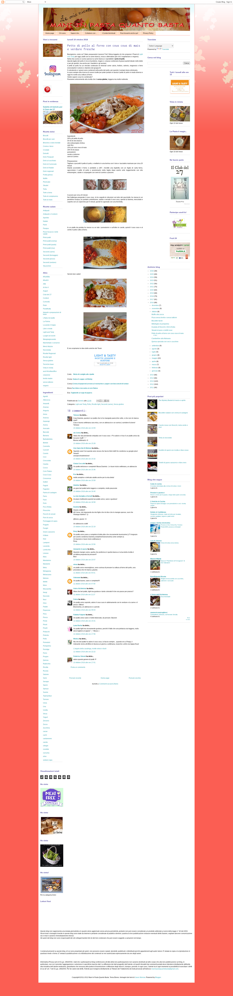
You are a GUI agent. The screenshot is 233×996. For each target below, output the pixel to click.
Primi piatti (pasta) (49, 245)
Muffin (45, 178)
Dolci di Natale (48, 168)
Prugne (45, 657)
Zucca (45, 724)
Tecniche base (48, 364)
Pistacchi (46, 632)
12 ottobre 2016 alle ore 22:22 (84, 652)
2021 (152, 287)
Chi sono (62, 33)
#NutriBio (46, 277)
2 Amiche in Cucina (157, 501)
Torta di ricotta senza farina (170, 543)
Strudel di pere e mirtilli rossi (162, 330)
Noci (44, 600)
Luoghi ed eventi (49, 336)
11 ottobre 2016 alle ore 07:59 (84, 584)
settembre (156, 346)
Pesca (45, 617)
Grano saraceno (49, 532)
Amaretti (46, 404)
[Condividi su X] (103, 400)
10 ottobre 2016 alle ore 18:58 (84, 502)
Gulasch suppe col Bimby (82, 379)
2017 (152, 299)
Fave (45, 500)
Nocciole (46, 596)
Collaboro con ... (91, 33)
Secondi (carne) (107, 404)
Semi (45, 678)
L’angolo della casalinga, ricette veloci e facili (89, 649)
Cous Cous (47, 475)
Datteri (45, 482)
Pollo (89, 404)
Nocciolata (47, 350)
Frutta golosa (48, 175)
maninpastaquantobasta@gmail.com (164, 969)
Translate (165, 49)
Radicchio (46, 664)
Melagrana (47, 571)
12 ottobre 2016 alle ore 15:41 (84, 621)
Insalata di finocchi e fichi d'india (163, 327)
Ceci (44, 457)
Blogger (158, 977)
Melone (46, 578)
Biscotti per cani (49, 139)
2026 (152, 271)
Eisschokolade (165, 596)
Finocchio (46, 510)
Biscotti (45, 136)
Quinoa (45, 660)
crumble (46, 749)
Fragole (46, 525)
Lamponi (46, 543)
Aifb (44, 284)
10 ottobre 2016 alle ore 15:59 (84, 480)
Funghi (45, 528)
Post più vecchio (135, 678)
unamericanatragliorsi (158, 612)
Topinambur (47, 696)
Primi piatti (47, 237)
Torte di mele (47, 200)
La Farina (46, 321)
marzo (154, 364)
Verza (45, 714)
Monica (76, 639)
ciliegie (45, 746)
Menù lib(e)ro (48, 346)
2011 (152, 387)
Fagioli (45, 486)
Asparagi (46, 421)
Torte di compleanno (50, 196)
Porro (45, 653)
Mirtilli (45, 582)
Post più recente (75, 678)
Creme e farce (48, 146)
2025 (152, 274)
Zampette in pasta (80, 549)
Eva (74, 474)
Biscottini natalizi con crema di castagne (173, 413)
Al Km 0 (46, 287)
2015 (152, 375)
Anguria (46, 411)
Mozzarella (47, 589)
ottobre (154, 312)
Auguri (45, 291)
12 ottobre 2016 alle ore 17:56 (84, 634)
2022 (152, 284)
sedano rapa (47, 760)
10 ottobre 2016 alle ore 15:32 (84, 459)
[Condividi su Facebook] (105, 400)
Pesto (45, 621)
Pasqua (46, 228)
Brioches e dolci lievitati (51, 143)
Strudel (45, 185)
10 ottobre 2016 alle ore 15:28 (84, 443)
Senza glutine (119, 404)
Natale (45, 221)
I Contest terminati (108, 33)
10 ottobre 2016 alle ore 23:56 (84, 544)
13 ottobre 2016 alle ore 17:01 (84, 662)
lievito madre (47, 378)
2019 (152, 293)
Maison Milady (155, 559)
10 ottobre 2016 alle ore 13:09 (84, 428)
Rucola (45, 671)
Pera (45, 614)
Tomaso (76, 415)
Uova (45, 703)
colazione (46, 375)
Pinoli (45, 625)
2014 (152, 378)
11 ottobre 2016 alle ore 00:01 (84, 573)
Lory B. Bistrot (156, 541)
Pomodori (46, 642)
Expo (45, 305)
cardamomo (47, 739)
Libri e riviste (47, 329)
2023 (152, 280)
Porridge (46, 649)
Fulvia (75, 599)
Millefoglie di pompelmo (160, 324)
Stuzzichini (47, 266)
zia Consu (77, 433)
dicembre (155, 305)
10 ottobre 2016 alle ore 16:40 (84, 491)
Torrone (46, 699)
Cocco (45, 468)
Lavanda (46, 546)
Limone (46, 553)
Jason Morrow (140, 977)
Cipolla (45, 464)
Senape (46, 682)
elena (75, 564)
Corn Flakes (47, 471)
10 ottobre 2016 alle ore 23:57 (84, 560)
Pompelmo (47, 646)
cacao (45, 731)
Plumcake (46, 182)
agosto (154, 349)
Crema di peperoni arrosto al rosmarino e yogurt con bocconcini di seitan (101, 384)
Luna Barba (77, 625)
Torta (45, 189)
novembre (156, 308)
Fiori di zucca (48, 518)
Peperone (46, 610)
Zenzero (46, 721)
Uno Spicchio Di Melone (82, 448)
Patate (45, 607)
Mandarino (47, 560)
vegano (46, 386)
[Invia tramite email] (97, 400)
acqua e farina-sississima (160, 523)
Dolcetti (46, 153)
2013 (152, 381)
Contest (46, 298)
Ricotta (45, 667)
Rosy (75, 531)
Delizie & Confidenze (158, 512)
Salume (46, 674)
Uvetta (45, 710)
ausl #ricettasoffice (50, 371)
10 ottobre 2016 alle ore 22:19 (84, 527)
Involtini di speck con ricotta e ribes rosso (174, 450)
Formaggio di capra (50, 521)
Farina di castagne (50, 493)
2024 (152, 277)
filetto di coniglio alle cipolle (83, 374)
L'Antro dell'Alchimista (159, 595)
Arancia (46, 418)
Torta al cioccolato (165, 438)
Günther (76, 485)
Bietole (45, 443)
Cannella (46, 446)
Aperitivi (46, 218)
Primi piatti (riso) (49, 248)
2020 (152, 290)
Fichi (45, 503)
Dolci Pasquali (48, 157)
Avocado (46, 428)
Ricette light (96, 404)
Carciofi (46, 450)
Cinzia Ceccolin (79, 464)
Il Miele (45, 535)
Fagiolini (46, 489)
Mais (45, 557)
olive (45, 756)
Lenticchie (47, 550)
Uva (44, 706)
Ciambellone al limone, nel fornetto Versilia (163, 614)
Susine (45, 692)
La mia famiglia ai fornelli (82, 496)
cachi (45, 735)
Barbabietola (47, 439)
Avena (45, 425)
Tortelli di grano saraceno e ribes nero (172, 463)
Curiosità (46, 302)
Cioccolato (47, 461)
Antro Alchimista (79, 588)
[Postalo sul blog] (100, 400)
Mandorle (46, 564)
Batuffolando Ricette (158, 577)
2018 (152, 296)
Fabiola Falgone (79, 615)
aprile (154, 361)
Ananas (46, 407)
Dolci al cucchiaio (49, 161)
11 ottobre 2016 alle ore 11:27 (84, 595)
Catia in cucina (156, 484)
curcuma (46, 753)
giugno (154, 355)
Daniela (81, 401)
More (45, 585)
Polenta (46, 635)
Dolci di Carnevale (50, 164)
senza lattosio (48, 382)
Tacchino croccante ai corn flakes (85, 388)
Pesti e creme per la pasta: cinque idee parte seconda (168, 495)
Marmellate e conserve (51, 343)
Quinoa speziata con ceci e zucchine (165, 342)
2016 (152, 303)
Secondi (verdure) (49, 262)
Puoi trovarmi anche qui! (129, 33)
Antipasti (46, 211)
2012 (152, 384)
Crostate (46, 150)
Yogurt (45, 717)
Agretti (45, 396)
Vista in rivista (48, 368)
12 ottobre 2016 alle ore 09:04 (84, 610)
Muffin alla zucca (158, 314)
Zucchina (46, 728)
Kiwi (44, 539)
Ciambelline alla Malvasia (161, 338)
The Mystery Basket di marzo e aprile (172, 400)
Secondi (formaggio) (50, 255)
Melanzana (47, 575)
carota (45, 742)
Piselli (45, 628)
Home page (49, 33)
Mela (45, 568)
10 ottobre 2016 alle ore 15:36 (84, 470)
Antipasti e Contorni (50, 214)
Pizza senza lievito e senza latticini (164, 317)
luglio (154, 352)
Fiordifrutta (47, 309)
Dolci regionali (48, 171)
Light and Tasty (80, 404)
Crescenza (47, 478)
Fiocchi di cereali (49, 514)
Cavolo (45, 453)
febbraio (155, 368)
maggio (155, 358)
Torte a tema (47, 193)
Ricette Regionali (49, 353)
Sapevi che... (75, 33)
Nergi (45, 592)
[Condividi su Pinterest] (108, 400)
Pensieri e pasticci (157, 493)
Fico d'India (47, 507)
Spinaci (46, 689)
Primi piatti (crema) (50, 241)
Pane (45, 225)
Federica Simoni (79, 656)
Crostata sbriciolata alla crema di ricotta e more (165, 486)
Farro (45, 496)
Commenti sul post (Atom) (108, 684)
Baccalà (46, 432)
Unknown (76, 578)
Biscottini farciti (157, 321)
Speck (45, 685)
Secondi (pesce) (49, 259)
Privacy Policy (148, 33)
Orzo (45, 603)
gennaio (155, 371)
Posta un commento (78, 667)
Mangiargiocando (49, 339)
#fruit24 (46, 280)
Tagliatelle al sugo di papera (81, 393)
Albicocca (46, 400)
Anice (45, 414)
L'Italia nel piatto (49, 318)
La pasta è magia (49, 325)
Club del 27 (47, 295)
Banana (46, 436)
